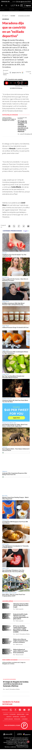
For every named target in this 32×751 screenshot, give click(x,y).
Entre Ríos (16, 716)
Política (5, 714)
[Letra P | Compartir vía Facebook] (18, 226)
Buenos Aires (20, 714)
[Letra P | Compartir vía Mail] (28, 226)
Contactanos (5, 709)
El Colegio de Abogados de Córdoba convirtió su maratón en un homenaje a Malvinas (15, 684)
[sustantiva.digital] (26, 734)
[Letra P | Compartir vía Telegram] (23, 226)
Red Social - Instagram (20, 709)
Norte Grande (8, 719)
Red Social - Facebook (15, 709)
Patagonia (17, 719)
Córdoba (23, 716)
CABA (27, 714)
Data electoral (14, 9)
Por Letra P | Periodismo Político (5, 72)
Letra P (6, 15)
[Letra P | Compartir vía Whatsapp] (9, 226)
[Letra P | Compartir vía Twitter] (14, 226)
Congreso (25, 719)
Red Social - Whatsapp (29, 709)
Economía (13, 714)
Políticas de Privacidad (22, 747)
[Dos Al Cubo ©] (7, 734)
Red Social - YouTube (24, 709)
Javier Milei (15, 1)
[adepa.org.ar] (19, 734)
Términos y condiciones (10, 747)
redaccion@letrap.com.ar (22, 745)
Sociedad (12, 15)
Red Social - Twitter (11, 709)
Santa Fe (9, 716)
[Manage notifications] (28, 741)
